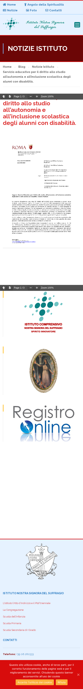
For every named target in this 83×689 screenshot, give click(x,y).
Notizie (12, 10)
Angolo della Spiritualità (45, 4)
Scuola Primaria (12, 623)
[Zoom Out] (31, 96)
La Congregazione (13, 609)
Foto (33, 10)
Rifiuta (62, 682)
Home (11, 4)
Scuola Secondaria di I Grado (19, 630)
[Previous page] (4, 96)
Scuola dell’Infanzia (14, 616)
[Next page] (10, 96)
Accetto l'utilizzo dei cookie (35, 682)
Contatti (55, 10)
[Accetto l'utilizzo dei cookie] (78, 675)
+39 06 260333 (25, 654)
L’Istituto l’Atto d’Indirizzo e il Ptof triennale (26, 603)
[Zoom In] (37, 96)
